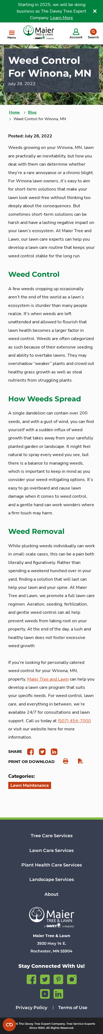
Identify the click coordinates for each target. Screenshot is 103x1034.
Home (14, 112)
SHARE (15, 751)
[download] (78, 761)
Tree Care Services (52, 835)
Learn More (61, 18)
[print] (63, 761)
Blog (32, 112)
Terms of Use (72, 1007)
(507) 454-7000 (74, 721)
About (51, 894)
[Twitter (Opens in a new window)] (45, 978)
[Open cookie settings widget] (9, 1024)
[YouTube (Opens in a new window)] (45, 993)
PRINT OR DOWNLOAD (31, 761)
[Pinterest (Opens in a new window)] (58, 978)
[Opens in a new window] (28, 751)
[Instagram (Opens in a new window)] (72, 978)
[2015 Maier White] (51, 917)
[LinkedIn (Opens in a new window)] (58, 993)
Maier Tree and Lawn (48, 679)
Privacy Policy (31, 1007)
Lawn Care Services (51, 850)
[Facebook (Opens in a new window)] (31, 978)
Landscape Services (51, 879)
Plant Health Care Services (51, 865)
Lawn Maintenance (29, 785)
